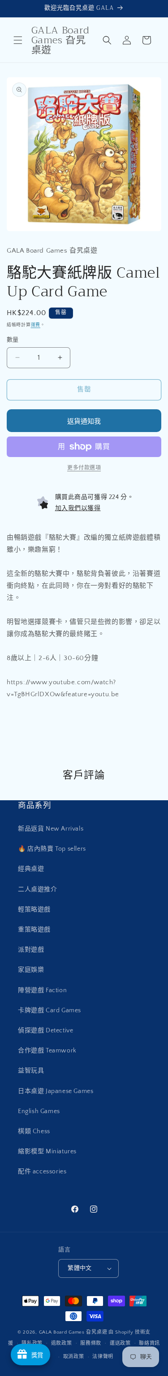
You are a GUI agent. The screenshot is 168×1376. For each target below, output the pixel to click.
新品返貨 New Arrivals (50, 828)
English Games (39, 1111)
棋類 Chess (34, 1131)
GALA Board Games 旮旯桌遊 (73, 1332)
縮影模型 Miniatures (47, 1151)
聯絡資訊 (149, 1343)
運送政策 (120, 1343)
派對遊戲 (31, 949)
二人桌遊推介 (37, 889)
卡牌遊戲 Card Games (49, 1010)
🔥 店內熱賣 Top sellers (52, 848)
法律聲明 (102, 1356)
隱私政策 (32, 1343)
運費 (35, 325)
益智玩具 (31, 1070)
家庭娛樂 (31, 969)
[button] (18, 40)
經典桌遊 (31, 869)
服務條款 (90, 1343)
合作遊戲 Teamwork (47, 1050)
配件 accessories (42, 1171)
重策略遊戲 (34, 929)
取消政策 (73, 1356)
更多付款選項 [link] (84, 468)
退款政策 (61, 1343)
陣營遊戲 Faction (42, 990)
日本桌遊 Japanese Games (55, 1091)
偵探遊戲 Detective (45, 1030)
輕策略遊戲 (34, 909)
